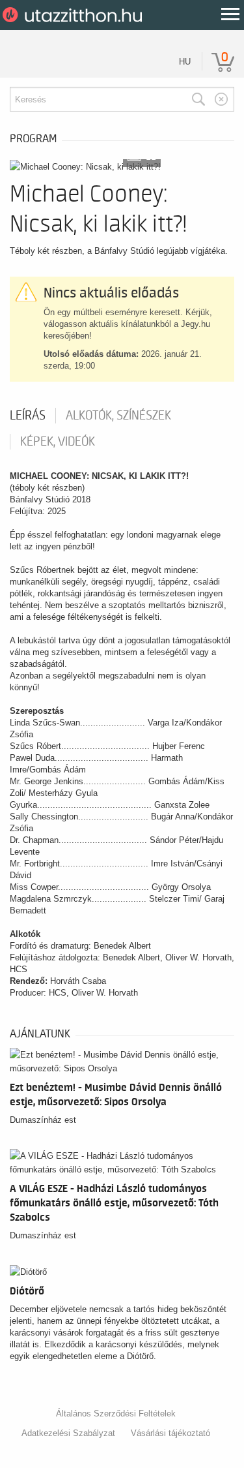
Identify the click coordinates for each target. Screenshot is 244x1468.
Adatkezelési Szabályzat (68, 1433)
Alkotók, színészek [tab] (118, 415)
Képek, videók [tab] (57, 442)
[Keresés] (198, 99)
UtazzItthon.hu (74, 15)
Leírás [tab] (28, 415)
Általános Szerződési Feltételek (116, 1413)
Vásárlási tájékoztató (170, 1433)
